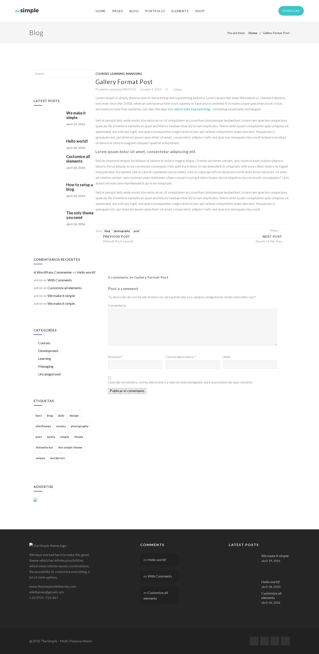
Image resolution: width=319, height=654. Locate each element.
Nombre (115, 357)
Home (101, 11)
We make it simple (76, 115)
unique (40, 458)
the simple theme (70, 447)
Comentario (117, 305)
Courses (44, 343)
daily (61, 415)
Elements (180, 11)
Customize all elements (78, 158)
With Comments (60, 280)
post (39, 437)
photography (80, 426)
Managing (45, 366)
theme (78, 437)
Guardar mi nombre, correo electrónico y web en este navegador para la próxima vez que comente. (180, 382)
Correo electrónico (181, 357)
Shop (200, 11)
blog (50, 415)
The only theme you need (80, 215)
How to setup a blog (79, 187)
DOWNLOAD (291, 10)
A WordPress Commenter (53, 272)
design (74, 415)
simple (64, 437)
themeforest (44, 447)
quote (51, 437)
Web (226, 357)
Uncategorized (49, 374)
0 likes (178, 89)
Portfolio (155, 11)
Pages (117, 11)
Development (48, 351)
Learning (44, 358)
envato (61, 426)
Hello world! (77, 141)
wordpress (57, 458)
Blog (134, 11)
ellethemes (43, 426)
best (39, 415)
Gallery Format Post (276, 33)
